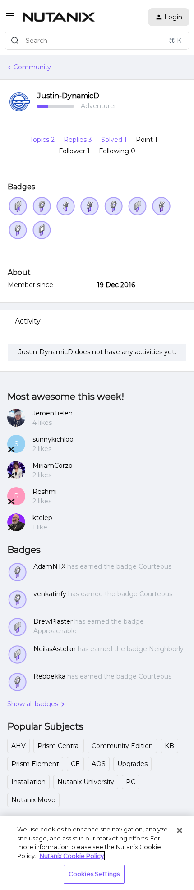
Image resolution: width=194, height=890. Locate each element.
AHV (18, 746)
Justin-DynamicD (68, 95)
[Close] (179, 830)
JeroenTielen (52, 413)
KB (169, 746)
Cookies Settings (94, 873)
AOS (99, 764)
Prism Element (35, 764)
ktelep (42, 518)
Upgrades (132, 764)
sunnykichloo (53, 439)
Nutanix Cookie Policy (72, 855)
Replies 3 (79, 140)
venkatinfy (49, 594)
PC (130, 782)
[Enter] (15, 41)
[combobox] (97, 41)
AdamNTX (49, 566)
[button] (10, 19)
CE (75, 764)
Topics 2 (43, 140)
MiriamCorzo (52, 465)
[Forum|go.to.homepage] (59, 17)
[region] (97, 853)
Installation (28, 782)
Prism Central (58, 746)
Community (32, 67)
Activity (28, 321)
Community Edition (122, 746)
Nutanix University (85, 782)
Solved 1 (115, 140)
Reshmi (44, 492)
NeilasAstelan (54, 649)
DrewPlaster (53, 621)
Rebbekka (49, 676)
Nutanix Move (33, 800)
